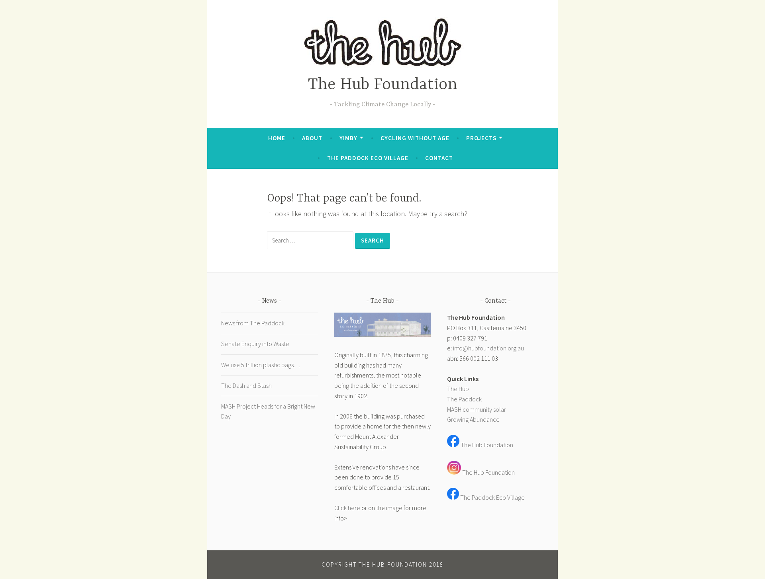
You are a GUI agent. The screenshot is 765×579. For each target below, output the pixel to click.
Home (276, 138)
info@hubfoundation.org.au (488, 348)
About (312, 138)
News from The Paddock (252, 323)
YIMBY (348, 138)
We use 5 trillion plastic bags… (260, 365)
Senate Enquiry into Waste (255, 344)
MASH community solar (476, 409)
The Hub (458, 389)
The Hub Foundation (382, 85)
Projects (481, 138)
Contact (439, 158)
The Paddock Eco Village (367, 158)
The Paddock (464, 399)
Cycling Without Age (415, 138)
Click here (347, 508)
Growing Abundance (473, 419)
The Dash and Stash (246, 385)
